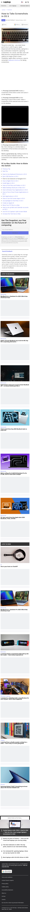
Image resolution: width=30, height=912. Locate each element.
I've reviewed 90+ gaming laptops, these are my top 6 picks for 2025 (15, 852)
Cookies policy (5, 886)
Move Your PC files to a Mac (11, 205)
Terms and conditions (7, 877)
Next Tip (5, 171)
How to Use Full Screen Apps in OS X (14, 198)
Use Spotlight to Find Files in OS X (13, 201)
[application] (15, 115)
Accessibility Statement (7, 890)
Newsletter (25, 24)
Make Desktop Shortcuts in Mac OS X (14, 187)
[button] (2, 2)
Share (5, 24)
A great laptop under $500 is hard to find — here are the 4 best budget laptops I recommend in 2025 (15, 832)
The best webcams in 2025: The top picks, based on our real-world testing (15, 845)
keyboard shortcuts (14, 60)
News (3, 20)
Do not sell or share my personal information (13, 902)
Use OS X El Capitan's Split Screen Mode (15, 211)
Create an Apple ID (8, 203)
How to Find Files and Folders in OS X (14, 185)
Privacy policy (5, 883)
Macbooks (9, 9)
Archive (3, 896)
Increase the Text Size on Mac (12, 214)
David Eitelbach (11, 20)
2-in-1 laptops (12, 5)
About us (4, 893)
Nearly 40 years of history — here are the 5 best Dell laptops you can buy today (15, 839)
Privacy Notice (21, 238)
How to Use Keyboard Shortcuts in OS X (15, 174)
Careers (4, 899)
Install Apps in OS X (8, 183)
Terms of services (19, 237)
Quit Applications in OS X (10, 196)
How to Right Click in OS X (10, 181)
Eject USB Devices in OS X (10, 176)
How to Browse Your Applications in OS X (15, 190)
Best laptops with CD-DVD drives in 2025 (15, 857)
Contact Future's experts (8, 880)
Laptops (3, 9)
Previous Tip (6, 169)
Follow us (18, 24)
